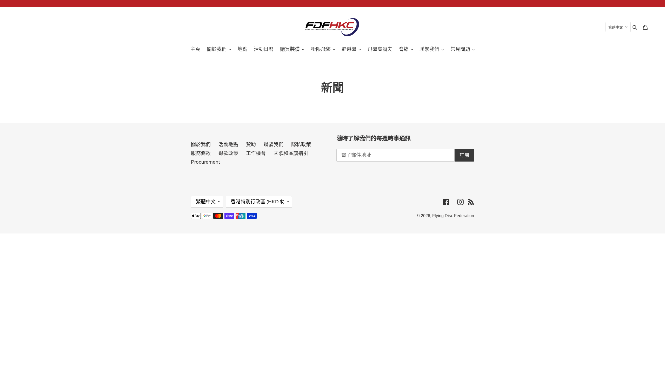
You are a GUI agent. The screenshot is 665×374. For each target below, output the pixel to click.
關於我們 (201, 144)
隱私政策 (301, 144)
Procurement (205, 162)
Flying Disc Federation (453, 215)
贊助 (251, 144)
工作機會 (256, 153)
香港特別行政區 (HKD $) (257, 201)
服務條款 (201, 153)
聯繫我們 (273, 144)
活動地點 (228, 144)
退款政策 (228, 153)
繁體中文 (206, 201)
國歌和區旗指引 (291, 153)
